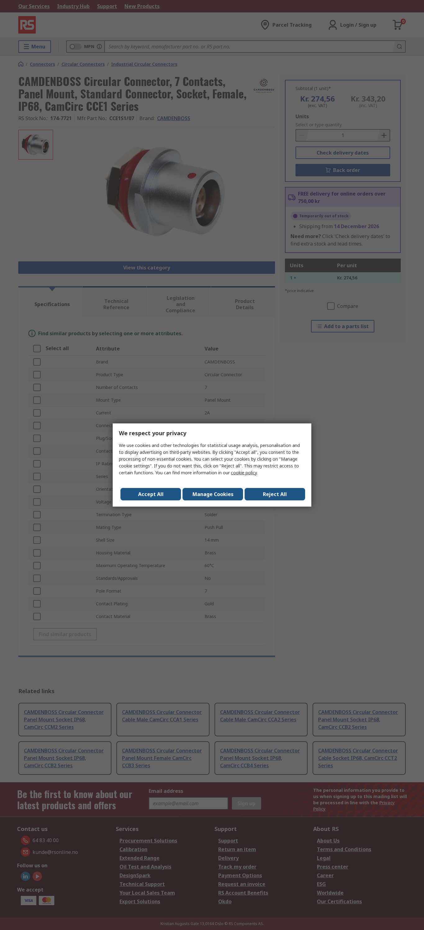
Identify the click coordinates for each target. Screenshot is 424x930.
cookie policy (244, 473)
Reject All (275, 494)
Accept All (151, 494)
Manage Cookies (212, 494)
